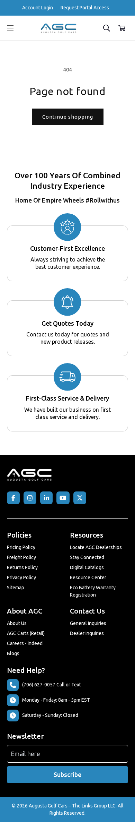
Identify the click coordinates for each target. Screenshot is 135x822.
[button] (10, 28)
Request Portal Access (85, 7)
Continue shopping (67, 117)
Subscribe (67, 774)
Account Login (37, 7)
